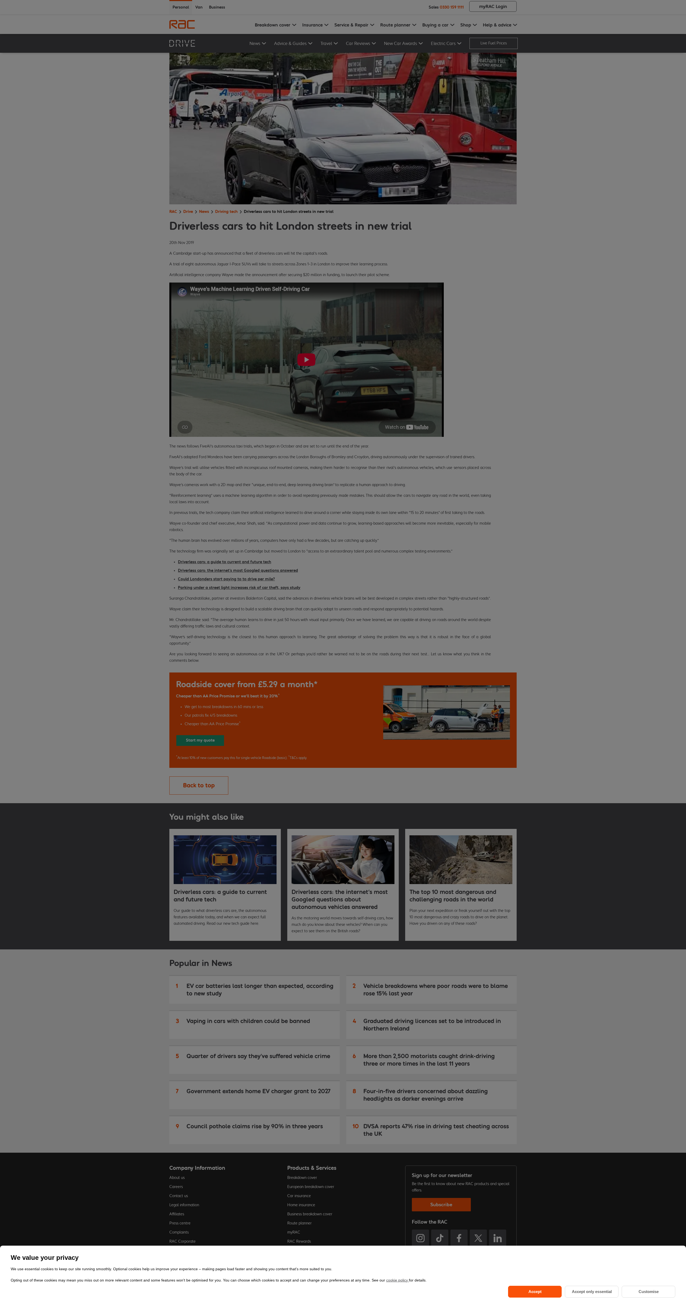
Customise (649, 1291)
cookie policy (397, 1280)
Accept (535, 1291)
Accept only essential (592, 1291)
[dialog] (343, 1275)
